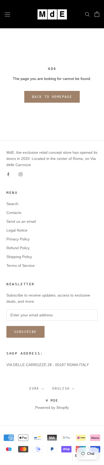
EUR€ (34, 388)
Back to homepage (52, 97)
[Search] (87, 14)
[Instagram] (20, 174)
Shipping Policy (19, 257)
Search (12, 204)
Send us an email (21, 221)
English (61, 388)
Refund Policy (18, 248)
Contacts (13, 212)
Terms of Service (20, 265)
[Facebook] (8, 174)
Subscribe (25, 332)
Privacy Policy (18, 239)
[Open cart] (97, 14)
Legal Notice (16, 230)
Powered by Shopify (52, 407)
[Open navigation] (7, 14)
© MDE (52, 400)
